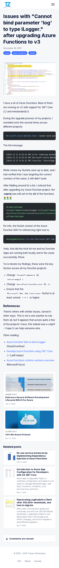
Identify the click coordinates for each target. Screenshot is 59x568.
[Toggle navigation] (53, 4)
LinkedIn (37, 561)
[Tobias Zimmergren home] (7, 4)
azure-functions (19, 53)
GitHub (28, 561)
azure (7, 53)
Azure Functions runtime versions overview (30, 360)
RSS (19, 561)
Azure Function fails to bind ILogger (26, 342)
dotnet (32, 53)
